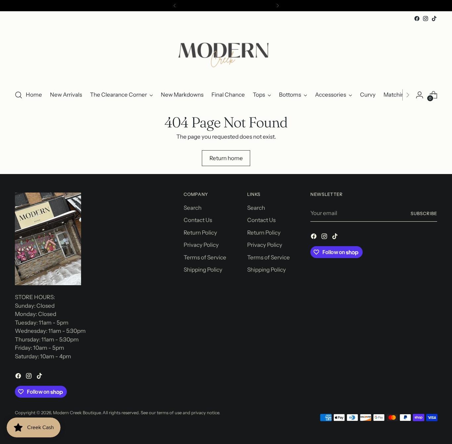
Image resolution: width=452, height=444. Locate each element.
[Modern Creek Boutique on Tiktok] (434, 19)
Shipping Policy (203, 269)
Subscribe (424, 213)
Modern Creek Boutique (77, 412)
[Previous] (174, 5)
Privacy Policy (201, 245)
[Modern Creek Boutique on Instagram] (426, 19)
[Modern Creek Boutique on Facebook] (417, 19)
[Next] (277, 5)
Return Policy (200, 232)
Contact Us (198, 220)
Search (193, 207)
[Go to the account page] (419, 95)
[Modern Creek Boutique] (226, 53)
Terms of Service (205, 257)
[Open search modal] (18, 95)
